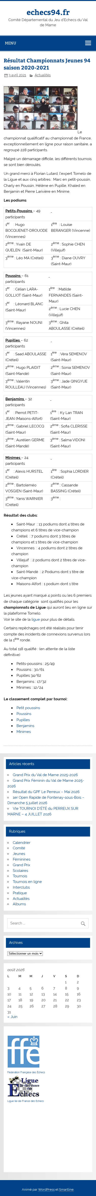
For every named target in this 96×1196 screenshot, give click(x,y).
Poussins (23, 714)
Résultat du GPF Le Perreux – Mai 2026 (46, 792)
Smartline (66, 1189)
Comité (19, 848)
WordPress (46, 1189)
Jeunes (19, 854)
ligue (36, 619)
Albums (19, 904)
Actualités (43, 75)
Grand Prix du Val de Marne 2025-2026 (45, 775)
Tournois (20, 876)
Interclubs (21, 887)
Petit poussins (28, 708)
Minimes (23, 731)
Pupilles (23, 720)
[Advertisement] (22, 1137)
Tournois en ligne (27, 882)
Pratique (20, 893)
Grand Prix (21, 865)
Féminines (21, 859)
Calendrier (21, 842)
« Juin (12, 1017)
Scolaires (20, 870)
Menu (10, 43)
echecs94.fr (48, 12)
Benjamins (25, 726)
